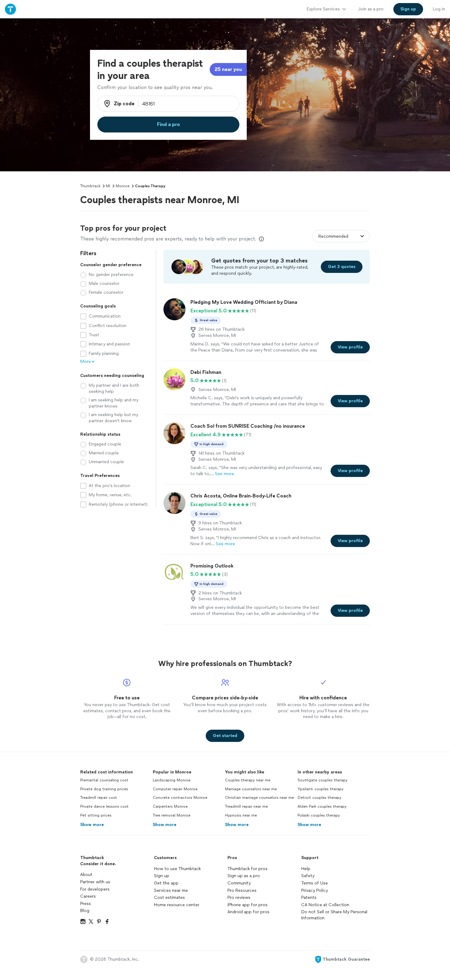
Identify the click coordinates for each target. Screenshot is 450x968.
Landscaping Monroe (171, 780)
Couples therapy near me (247, 780)
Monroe (122, 186)
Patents (309, 897)
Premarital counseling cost (104, 780)
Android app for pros (248, 911)
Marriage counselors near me (251, 789)
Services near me (171, 890)
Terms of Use (314, 883)
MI (108, 186)
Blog (84, 910)
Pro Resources (242, 890)
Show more (92, 824)
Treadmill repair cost (98, 797)
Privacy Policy (314, 890)
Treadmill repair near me (246, 806)
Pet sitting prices (95, 815)
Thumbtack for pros (247, 868)
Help (305, 868)
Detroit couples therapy (319, 797)
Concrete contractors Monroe (180, 797)
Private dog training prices (104, 789)
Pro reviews (238, 897)
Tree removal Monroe (171, 815)
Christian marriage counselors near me (259, 797)
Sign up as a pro (243, 875)
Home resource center (176, 904)
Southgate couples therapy (322, 780)
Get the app (166, 883)
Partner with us (95, 881)
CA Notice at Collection (325, 904)
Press (85, 903)
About (86, 874)
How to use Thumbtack (177, 868)
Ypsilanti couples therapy (320, 789)
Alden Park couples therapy (322, 806)
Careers (88, 896)
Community (239, 883)
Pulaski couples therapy (319, 815)
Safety (307, 875)
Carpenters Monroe (170, 806)
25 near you (228, 69)
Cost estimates (169, 897)
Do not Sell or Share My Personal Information (334, 915)
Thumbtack (90, 186)
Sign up (161, 875)
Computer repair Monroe (175, 789)
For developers (95, 889)
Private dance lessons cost (104, 806)
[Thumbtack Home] (10, 9)
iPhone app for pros (247, 904)
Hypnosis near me (241, 815)
